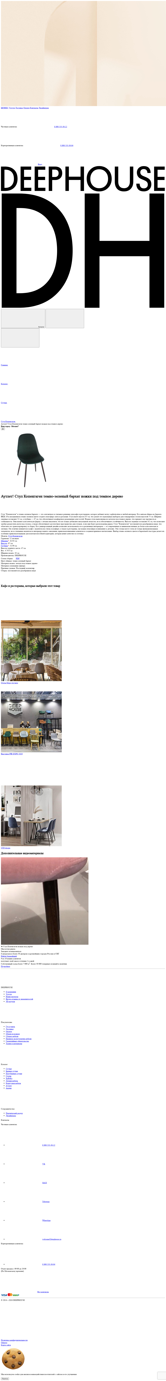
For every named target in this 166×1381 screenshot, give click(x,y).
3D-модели (10, 1001)
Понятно (5, 1379)
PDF (18, 558)
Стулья (9, 1069)
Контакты (34, 108)
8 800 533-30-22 (60, 126)
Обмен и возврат (13, 1034)
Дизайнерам (44, 108)
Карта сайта (6, 1345)
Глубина (4, 546)
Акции (9, 1088)
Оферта (4, 1342)
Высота (4, 543)
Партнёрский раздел (14, 1113)
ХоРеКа (9, 1078)
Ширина (4, 541)
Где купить (10, 1026)
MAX (44, 1183)
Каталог (41, 327)
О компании (11, 992)
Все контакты (43, 1292)
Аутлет (9, 1086)
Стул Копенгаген (15, 536)
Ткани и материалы (14, 1043)
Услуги (12, 108)
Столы (8, 1076)
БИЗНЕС (5, 108)
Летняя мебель (12, 1081)
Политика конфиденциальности (14, 1340)
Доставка (19, 108)
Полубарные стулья (14, 1073)
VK (43, 1164)
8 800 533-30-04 (66, 145)
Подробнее (5, 966)
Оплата (26, 108)
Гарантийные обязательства (17, 1041)
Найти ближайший (9, 956)
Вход (40, 164)
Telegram (45, 1201)
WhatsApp (46, 1220)
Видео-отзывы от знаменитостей (19, 999)
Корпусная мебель (13, 1083)
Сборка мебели (12, 1036)
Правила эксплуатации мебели (18, 1039)
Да (3, 429)
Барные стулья (12, 1071)
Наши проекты (12, 996)
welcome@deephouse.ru (51, 1239)
